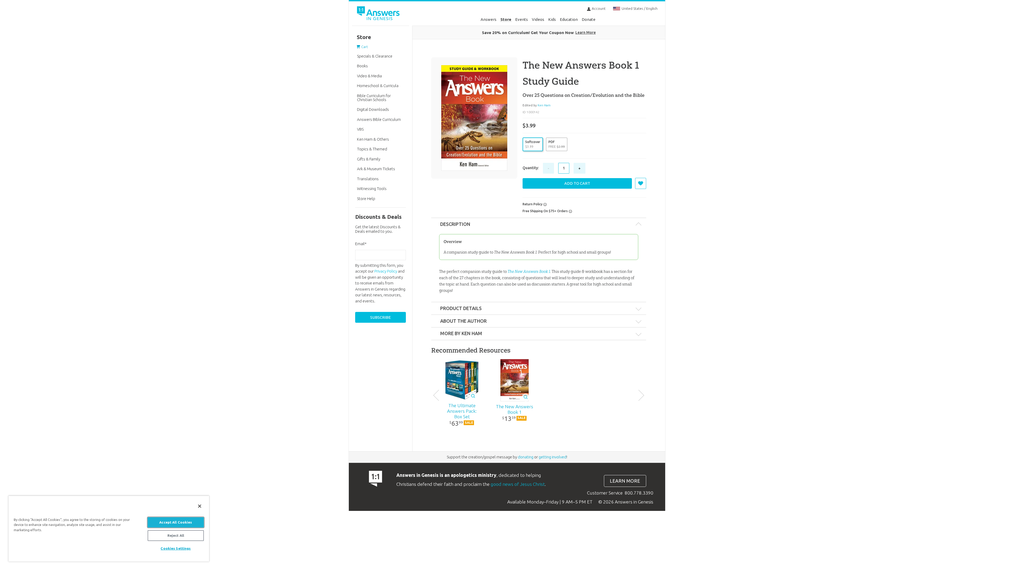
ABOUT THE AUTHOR (463, 321)
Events (521, 19)
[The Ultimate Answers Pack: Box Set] (462, 380)
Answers (488, 19)
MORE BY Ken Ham (461, 333)
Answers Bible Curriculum (379, 119)
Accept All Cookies (175, 522)
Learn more (625, 480)
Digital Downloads (373, 109)
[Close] (199, 506)
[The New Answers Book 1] (515, 380)
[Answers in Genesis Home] (379, 14)
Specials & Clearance (374, 56)
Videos (538, 19)
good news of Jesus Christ (518, 484)
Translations (368, 179)
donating (525, 457)
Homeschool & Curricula (377, 85)
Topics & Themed (372, 149)
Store (505, 19)
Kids (552, 19)
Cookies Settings (176, 548)
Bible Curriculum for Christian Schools (374, 97)
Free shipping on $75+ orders (546, 211)
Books (362, 66)
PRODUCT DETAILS (461, 308)
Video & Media (369, 76)
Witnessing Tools (372, 188)
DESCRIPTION (455, 224)
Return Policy (533, 204)
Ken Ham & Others (373, 139)
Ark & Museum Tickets (376, 169)
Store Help (366, 198)
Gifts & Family (368, 159)
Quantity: (531, 168)
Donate (588, 19)
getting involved (552, 457)
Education (569, 19)
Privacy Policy (385, 271)
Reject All (175, 535)
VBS (360, 129)
